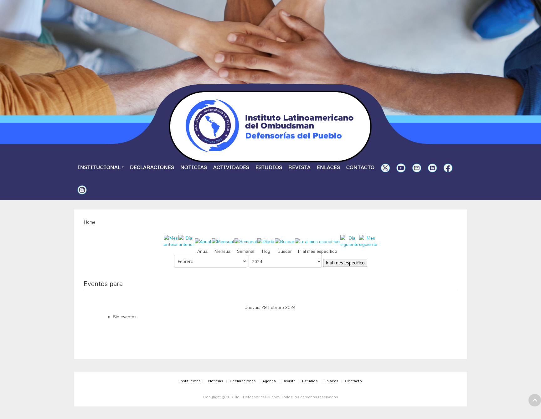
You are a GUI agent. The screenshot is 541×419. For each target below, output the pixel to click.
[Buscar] (284, 241)
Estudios (268, 167)
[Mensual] (223, 241)
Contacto (360, 167)
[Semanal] (245, 241)
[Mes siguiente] (368, 240)
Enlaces (328, 167)
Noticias (193, 167)
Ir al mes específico (345, 263)
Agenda (269, 381)
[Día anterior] (186, 240)
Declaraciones (152, 167)
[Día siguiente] (349, 240)
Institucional (99, 167)
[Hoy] (265, 241)
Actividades (231, 167)
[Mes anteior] (171, 240)
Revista (299, 167)
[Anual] (203, 241)
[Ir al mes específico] (317, 241)
